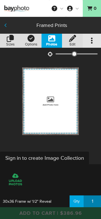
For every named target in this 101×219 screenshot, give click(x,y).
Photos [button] (51, 44)
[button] (57, 8)
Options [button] (31, 44)
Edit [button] (72, 44)
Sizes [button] (10, 44)
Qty (77, 201)
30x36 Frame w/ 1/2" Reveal (27, 201)
